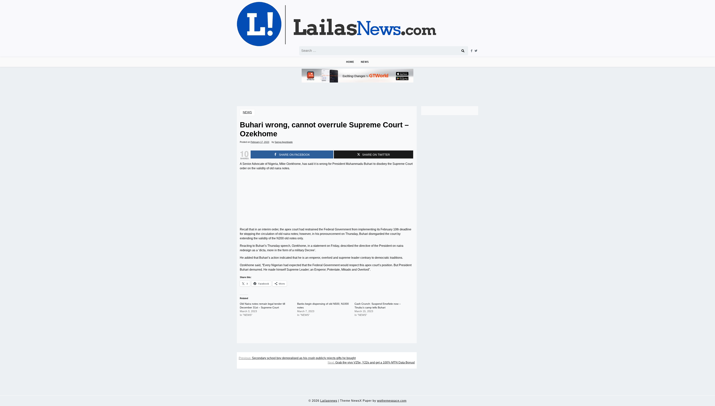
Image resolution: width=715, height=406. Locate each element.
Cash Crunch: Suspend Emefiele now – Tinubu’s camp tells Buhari (378, 305)
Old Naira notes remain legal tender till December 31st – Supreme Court (262, 305)
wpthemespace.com (391, 400)
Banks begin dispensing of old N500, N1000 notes (323, 305)
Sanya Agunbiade (284, 142)
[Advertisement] (327, 200)
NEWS (365, 62)
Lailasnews (328, 400)
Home (350, 62)
